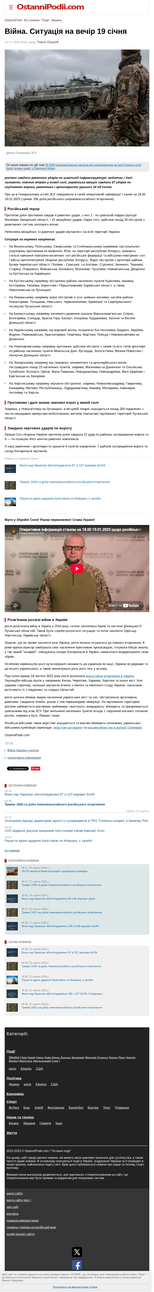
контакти (13, 1213)
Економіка (15, 1094)
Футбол (14, 1107)
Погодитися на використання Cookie (75, 1286)
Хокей (39, 1107)
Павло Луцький (47, 42)
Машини (29, 1123)
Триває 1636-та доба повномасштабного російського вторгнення (61, 884)
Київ (24, 1057)
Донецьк (65, 1057)
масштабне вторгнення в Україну (110, 676)
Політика (14, 1078)
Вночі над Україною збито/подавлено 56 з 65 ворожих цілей (58, 898)
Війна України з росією (23, 750)
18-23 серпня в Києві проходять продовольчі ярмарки (55, 871)
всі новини (12, 850)
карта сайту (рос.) (19, 1200)
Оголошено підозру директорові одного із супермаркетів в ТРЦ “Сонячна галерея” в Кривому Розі (76, 821)
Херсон (113, 1057)
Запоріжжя (77, 1057)
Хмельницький (42, 1060)
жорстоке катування (68, 727)
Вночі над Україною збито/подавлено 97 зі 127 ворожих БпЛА (62, 465)
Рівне (122, 1057)
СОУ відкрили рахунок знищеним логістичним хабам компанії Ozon (54, 831)
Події (45, 20)
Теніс (106, 1107)
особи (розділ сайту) (21, 1234)
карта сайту (15, 1193)
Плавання (122, 1107)
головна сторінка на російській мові (31, 1227)
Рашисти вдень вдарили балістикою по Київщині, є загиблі (60, 498)
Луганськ (102, 1057)
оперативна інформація (24, 757)
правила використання (22, 1220)
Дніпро (55, 1057)
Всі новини (31, 20)
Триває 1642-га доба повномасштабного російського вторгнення (65, 482)
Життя (12, 1133)
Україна (56, 20)
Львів (48, 1057)
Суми (55, 1060)
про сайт (13, 1207)
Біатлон (93, 1107)
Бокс (26, 1107)
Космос (14, 1123)
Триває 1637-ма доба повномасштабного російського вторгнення (62, 912)
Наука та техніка (20, 1117)
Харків (31, 1057)
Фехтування (56, 1107)
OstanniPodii (13, 20)
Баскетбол (76, 1107)
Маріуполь (25, 1060)
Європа (26, 1068)
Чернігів (130, 1057)
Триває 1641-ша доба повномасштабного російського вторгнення (62, 1007)
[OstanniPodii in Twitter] (77, 1252)
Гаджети (45, 1123)
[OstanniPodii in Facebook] (77, 1265)
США (39, 1068)
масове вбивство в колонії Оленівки (114, 727)
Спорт (12, 1102)
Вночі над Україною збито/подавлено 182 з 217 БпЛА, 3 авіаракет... (63, 993)
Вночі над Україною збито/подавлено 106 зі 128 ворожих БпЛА (60, 926)
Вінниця (14, 1060)
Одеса (40, 1057)
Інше (59, 1123)
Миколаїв (91, 1057)
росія (12, 1068)
